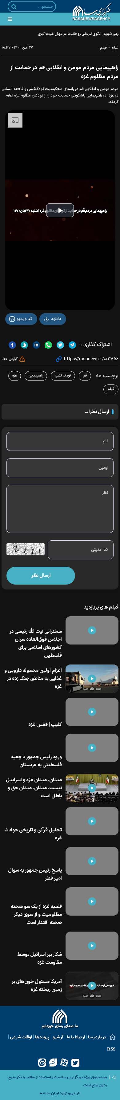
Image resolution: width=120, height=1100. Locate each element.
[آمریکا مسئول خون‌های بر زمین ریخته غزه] (92, 986)
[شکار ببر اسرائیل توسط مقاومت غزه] (92, 946)
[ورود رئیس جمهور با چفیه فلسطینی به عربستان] (92, 748)
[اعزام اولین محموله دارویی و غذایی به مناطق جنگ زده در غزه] (92, 678)
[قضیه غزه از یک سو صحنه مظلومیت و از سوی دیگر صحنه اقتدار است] (92, 901)
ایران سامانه (49, 1093)
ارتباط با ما (76, 1036)
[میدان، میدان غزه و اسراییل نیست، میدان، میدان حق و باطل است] (92, 788)
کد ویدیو (23, 319)
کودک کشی (63, 375)
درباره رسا (97, 1036)
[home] (60, 1020)
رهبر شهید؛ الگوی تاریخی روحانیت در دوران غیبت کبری (78, 34)
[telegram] (71, 345)
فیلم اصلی (45, 335)
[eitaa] (42, 1062)
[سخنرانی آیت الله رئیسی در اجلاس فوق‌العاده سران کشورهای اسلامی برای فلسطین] (92, 630)
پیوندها (42, 1036)
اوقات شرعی (21, 1036)
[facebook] (12, 345)
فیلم (115, 47)
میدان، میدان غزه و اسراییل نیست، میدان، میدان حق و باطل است (34, 788)
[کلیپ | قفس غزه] (92, 712)
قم (85, 375)
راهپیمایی (36, 375)
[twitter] (75, 1062)
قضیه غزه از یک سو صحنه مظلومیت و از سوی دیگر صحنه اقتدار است (36, 914)
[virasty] (53, 1062)
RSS (111, 1049)
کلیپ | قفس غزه (45, 724)
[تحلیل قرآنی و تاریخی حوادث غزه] (92, 821)
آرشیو (58, 1036)
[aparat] (64, 1062)
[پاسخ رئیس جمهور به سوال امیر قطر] (92, 861)
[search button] (14, 7)
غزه (14, 375)
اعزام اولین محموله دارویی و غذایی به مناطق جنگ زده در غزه (33, 678)
